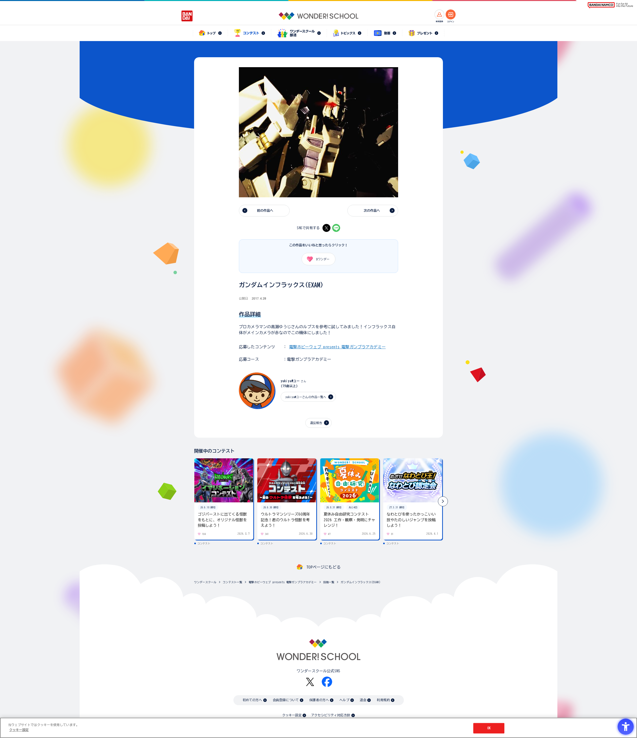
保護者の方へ (319, 700)
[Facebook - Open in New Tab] (327, 682)
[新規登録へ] (439, 14)
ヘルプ (344, 700)
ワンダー (322, 259)
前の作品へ (265, 210)
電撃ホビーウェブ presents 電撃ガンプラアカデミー (337, 347)
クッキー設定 (292, 715)
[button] (443, 501)
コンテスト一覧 (232, 582)
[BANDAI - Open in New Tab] (187, 15)
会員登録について (286, 700)
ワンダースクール (205, 582)
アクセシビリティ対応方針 (330, 715)
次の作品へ (372, 210)
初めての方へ (252, 700)
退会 (363, 700)
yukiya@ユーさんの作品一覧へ (305, 396)
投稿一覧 (328, 582)
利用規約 (383, 700)
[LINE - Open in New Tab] (336, 228)
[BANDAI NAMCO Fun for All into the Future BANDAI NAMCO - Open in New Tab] (610, 5)
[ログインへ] (451, 14)
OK (489, 728)
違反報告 (316, 422)
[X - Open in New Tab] (326, 228)
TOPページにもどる (323, 567)
